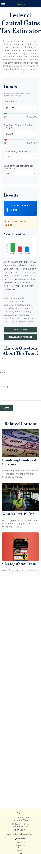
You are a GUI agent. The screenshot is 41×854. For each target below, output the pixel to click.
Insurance (20, 851)
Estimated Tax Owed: (16, 222)
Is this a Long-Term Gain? (17, 151)
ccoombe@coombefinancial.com (20, 834)
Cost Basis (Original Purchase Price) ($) (19, 126)
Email (3, 372)
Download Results (20, 337)
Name (3, 358)
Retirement (20, 843)
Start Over (21, 329)
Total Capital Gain (18, 205)
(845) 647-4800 (23, 817)
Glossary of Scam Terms (19, 564)
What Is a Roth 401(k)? (18, 514)
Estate (20, 848)
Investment (20, 845)
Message (4, 386)
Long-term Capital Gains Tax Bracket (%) (18, 167)
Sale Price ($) (10, 101)
